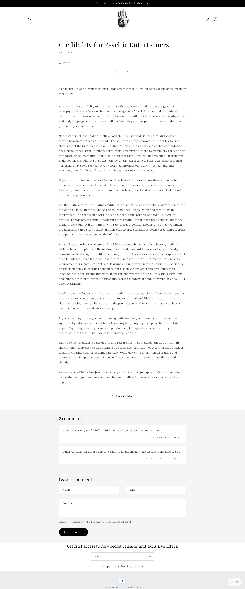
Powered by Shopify (132, 587)
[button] (30, 19)
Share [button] (66, 62)
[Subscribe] (150, 556)
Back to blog (125, 396)
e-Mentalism (116, 587)
